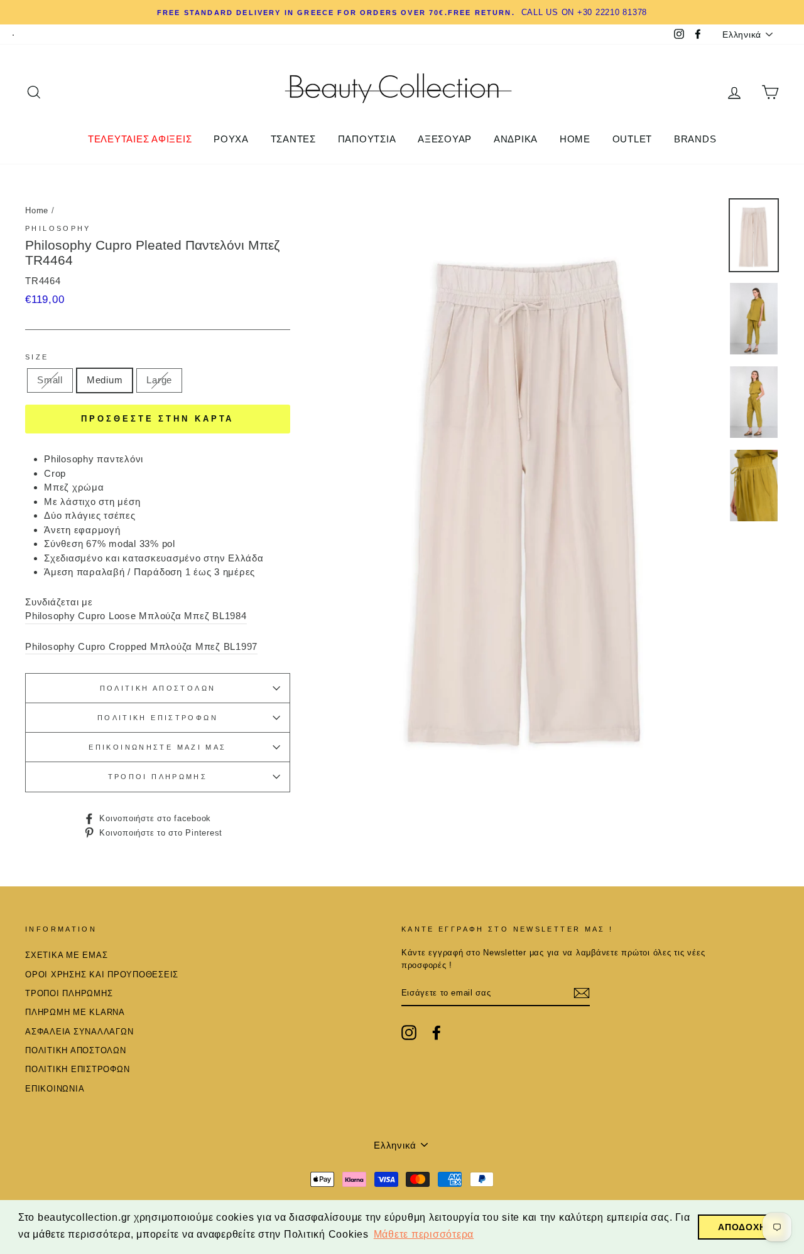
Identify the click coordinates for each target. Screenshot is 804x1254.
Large (159, 380)
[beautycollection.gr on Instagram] (408, 1032)
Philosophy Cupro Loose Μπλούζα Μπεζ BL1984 (136, 615)
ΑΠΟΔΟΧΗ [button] (742, 1227)
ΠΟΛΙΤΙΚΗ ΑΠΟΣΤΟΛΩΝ (158, 688)
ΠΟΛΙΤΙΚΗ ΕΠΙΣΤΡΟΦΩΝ (157, 717)
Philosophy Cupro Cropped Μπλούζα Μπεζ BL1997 (141, 646)
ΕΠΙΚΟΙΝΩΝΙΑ (54, 1088)
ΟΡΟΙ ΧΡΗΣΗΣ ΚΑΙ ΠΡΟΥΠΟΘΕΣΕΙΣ (101, 974)
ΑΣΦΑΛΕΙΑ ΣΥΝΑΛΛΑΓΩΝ (79, 1031)
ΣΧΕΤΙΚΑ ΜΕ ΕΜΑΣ (66, 955)
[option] (402, 12)
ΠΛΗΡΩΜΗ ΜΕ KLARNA (75, 1012)
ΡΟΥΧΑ (231, 139)
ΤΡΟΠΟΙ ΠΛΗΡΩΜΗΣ (158, 776)
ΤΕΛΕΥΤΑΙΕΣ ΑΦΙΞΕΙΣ (140, 139)
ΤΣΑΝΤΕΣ (293, 139)
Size (37, 357)
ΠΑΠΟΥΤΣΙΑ (367, 139)
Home (36, 210)
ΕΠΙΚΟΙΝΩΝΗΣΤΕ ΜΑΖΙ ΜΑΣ (157, 747)
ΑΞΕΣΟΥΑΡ (445, 139)
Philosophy (58, 228)
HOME (575, 139)
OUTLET (632, 139)
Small (50, 380)
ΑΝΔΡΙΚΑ (516, 139)
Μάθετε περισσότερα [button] (424, 1234)
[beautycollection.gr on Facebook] (436, 1032)
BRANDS (695, 139)
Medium (105, 380)
